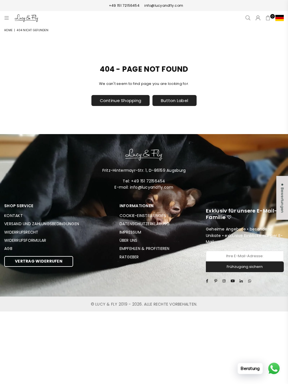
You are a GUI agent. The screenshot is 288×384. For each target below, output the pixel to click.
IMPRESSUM (130, 232)
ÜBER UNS (129, 240)
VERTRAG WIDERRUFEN (38, 261)
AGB (8, 248)
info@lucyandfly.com (163, 5)
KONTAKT (13, 215)
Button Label (174, 100)
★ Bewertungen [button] (282, 198)
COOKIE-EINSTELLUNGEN (143, 215)
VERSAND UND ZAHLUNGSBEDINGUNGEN (41, 224)
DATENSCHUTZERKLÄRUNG (145, 224)
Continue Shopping (120, 100)
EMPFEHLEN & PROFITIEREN (145, 248)
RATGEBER (129, 257)
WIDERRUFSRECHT (21, 232)
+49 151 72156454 (124, 5)
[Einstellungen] (278, 18)
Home (8, 30)
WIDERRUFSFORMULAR (25, 240)
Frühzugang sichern (245, 266)
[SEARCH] (248, 18)
